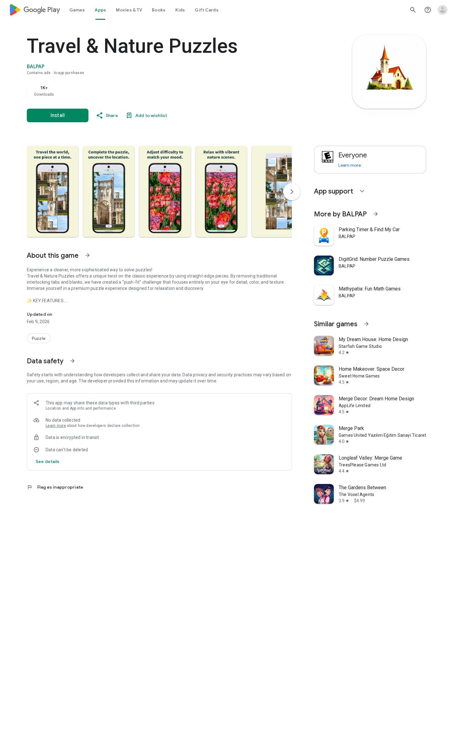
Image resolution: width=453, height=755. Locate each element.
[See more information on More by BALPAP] (375, 213)
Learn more (56, 425)
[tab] (77, 10)
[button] (52, 191)
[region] (150, 91)
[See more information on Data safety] (72, 360)
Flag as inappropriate (55, 487)
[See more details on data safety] (47, 461)
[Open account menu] (442, 9)
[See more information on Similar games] (366, 323)
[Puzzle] (39, 338)
